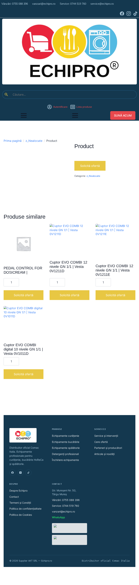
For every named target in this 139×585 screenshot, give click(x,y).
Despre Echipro (18, 490)
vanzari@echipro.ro (63, 511)
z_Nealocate (34, 141)
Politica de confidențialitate (25, 508)
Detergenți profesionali (65, 453)
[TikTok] (28, 473)
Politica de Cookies (20, 514)
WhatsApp (58, 517)
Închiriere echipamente (65, 459)
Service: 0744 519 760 (65, 505)
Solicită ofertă (90, 166)
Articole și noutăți (104, 453)
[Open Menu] (24, 115)
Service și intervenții (106, 435)
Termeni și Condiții (20, 502)
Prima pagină (13, 141)
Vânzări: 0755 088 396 (66, 499)
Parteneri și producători (108, 447)
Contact (14, 496)
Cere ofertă (101, 441)
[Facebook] (12, 473)
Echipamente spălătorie (66, 447)
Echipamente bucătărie (65, 441)
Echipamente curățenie (65, 435)
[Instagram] (20, 473)
